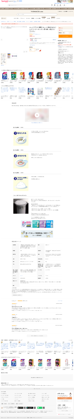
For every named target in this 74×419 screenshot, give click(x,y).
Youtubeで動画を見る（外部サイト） (37, 122)
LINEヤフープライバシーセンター (21, 417)
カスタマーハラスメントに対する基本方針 (19, 411)
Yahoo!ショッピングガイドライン (37, 417)
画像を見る (2, 65)
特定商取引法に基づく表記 (4, 412)
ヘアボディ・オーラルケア (4, 397)
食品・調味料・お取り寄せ (31, 393)
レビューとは (60, 300)
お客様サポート (11, 411)
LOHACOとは (6, 411)
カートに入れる (65, 36)
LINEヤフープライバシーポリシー (11, 417)
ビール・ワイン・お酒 (18, 395)
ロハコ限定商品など (3, 393)
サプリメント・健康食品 (31, 397)
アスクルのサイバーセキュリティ (48, 411)
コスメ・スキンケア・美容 (18, 393)
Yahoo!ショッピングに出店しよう (65, 3)
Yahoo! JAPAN (56, 3)
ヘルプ (72, 3)
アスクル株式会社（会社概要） (43, 412)
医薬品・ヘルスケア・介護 (45, 397)
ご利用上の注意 (28, 411)
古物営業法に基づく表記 (20, 412)
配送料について (60, 45)
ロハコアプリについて (9, 408)
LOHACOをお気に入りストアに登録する (65, 414)
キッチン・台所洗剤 (29, 21)
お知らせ (2, 411)
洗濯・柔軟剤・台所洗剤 (21, 21)
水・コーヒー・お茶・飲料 (4, 395)
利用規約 (28, 417)
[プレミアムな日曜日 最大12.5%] (37, 9)
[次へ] (27, 40)
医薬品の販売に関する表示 (28, 412)
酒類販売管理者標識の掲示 (12, 412)
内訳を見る (54, 39)
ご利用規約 (41, 411)
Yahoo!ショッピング (3, 417)
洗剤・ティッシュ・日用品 (11, 21)
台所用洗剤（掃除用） (37, 21)
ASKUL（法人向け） (35, 412)
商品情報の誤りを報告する (17, 295)
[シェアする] (24, 52)
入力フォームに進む (65, 410)
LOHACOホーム (3, 21)
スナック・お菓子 (44, 393)
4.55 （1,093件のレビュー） (37, 34)
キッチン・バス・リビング (45, 395)
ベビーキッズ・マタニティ (18, 397)
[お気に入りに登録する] (26, 52)
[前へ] (2, 40)
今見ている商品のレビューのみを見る (37, 335)
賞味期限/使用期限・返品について (63, 51)
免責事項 (31, 417)
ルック (21, 275)
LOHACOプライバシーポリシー (35, 411)
